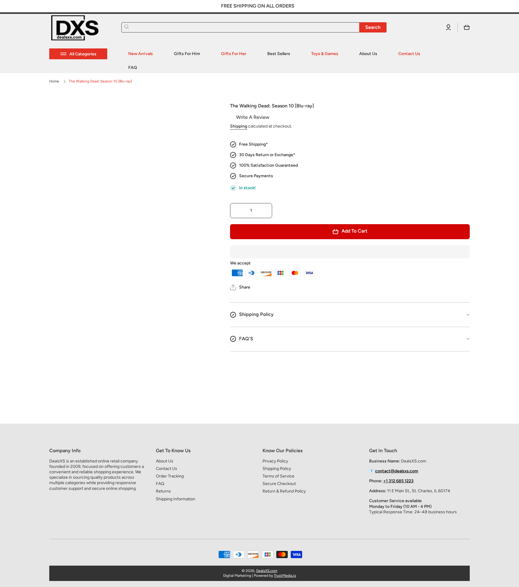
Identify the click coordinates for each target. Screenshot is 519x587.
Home (54, 81)
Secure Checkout (279, 483)
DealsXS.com (266, 571)
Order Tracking (170, 476)
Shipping (238, 126)
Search (373, 27)
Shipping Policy (277, 468)
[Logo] (79, 27)
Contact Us (166, 468)
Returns (163, 491)
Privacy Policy (275, 461)
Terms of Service (278, 476)
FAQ (160, 483)
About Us (164, 461)
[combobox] (254, 27)
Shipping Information (175, 499)
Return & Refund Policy (284, 491)
